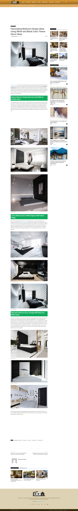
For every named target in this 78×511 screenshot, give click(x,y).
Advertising (25, 5)
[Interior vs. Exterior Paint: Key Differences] (42, 474)
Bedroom (34, 2)
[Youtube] (48, 504)
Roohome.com (13, 85)
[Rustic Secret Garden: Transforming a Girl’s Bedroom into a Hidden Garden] (16, 474)
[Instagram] (33, 504)
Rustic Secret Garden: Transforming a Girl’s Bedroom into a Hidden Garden (16, 480)
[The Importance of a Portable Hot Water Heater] (58, 113)
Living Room (51, 2)
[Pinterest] (17, 39)
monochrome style (39, 440)
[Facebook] (12, 39)
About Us (29, 5)
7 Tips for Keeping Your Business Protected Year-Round (54, 60)
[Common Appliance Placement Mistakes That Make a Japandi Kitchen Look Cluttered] (63, 45)
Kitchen (38, 2)
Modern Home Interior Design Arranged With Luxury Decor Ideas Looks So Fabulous (18, 454)
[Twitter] (14, 39)
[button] (66, 2)
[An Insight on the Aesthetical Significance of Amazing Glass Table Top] (58, 93)
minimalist (29, 440)
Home (23, 2)
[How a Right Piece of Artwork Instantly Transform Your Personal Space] (58, 133)
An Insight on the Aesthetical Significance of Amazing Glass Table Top (57, 102)
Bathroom (57, 2)
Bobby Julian (52, 104)
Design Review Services (18, 5)
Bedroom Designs (16, 24)
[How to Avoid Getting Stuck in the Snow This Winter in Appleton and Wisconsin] (58, 73)
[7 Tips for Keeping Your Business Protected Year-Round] (29, 474)
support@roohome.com (41, 501)
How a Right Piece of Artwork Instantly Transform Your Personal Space (58, 142)
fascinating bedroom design (17, 440)
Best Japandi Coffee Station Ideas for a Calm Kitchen (54, 38)
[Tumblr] (42, 504)
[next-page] (13, 483)
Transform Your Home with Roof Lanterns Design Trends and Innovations (58, 162)
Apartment (28, 2)
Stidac (51, 123)
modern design (34, 440)
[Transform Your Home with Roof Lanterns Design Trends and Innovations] (58, 153)
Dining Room (44, 2)
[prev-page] (11, 483)
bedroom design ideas (24, 222)
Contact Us (33, 5)
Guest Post (12, 5)
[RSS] (39, 504)
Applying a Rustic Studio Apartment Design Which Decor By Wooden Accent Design (40, 454)
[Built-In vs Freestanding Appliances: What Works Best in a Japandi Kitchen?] (63, 34)
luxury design (24, 440)
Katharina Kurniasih (14, 36)
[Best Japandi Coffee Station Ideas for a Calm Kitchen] (54, 34)
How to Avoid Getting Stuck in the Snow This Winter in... (58, 82)
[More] (21, 39)
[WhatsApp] (19, 39)
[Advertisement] (39, 15)
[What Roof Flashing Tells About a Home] (63, 56)
